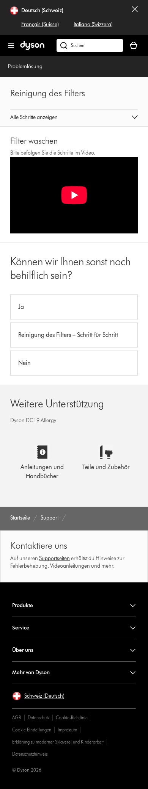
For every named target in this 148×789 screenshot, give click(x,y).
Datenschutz (38, 717)
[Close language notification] (135, 17)
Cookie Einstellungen (31, 730)
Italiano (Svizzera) (93, 24)
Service (20, 628)
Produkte (22, 605)
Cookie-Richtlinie (72, 717)
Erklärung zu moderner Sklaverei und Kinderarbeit (58, 742)
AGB (16, 717)
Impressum (67, 730)
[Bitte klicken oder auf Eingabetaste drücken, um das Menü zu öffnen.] (11, 45)
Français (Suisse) (40, 24)
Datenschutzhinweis (29, 754)
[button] (74, 118)
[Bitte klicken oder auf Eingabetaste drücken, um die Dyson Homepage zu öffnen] (32, 48)
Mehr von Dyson (31, 672)
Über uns (22, 650)
